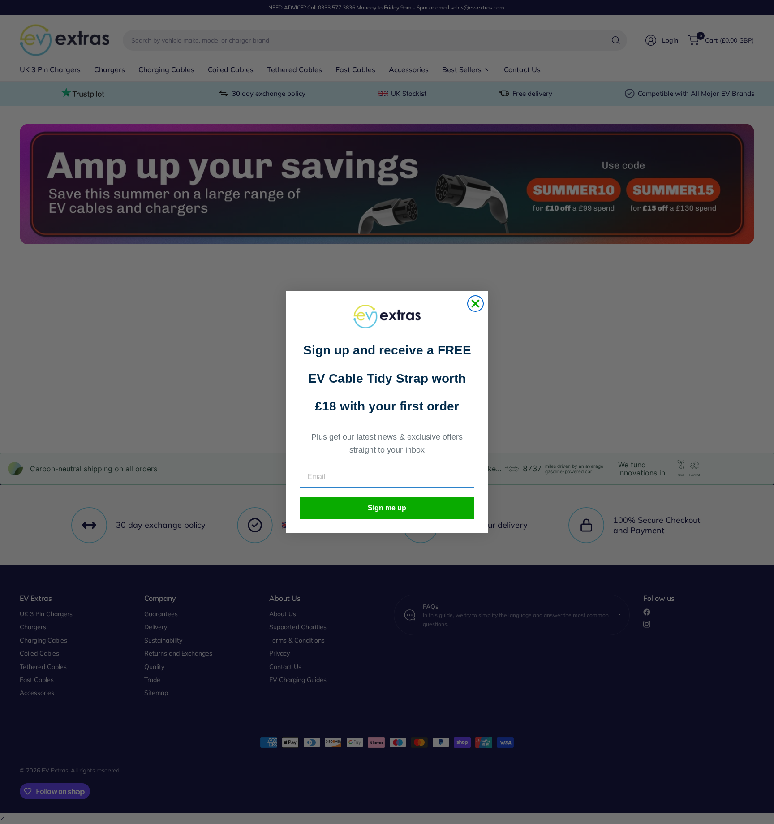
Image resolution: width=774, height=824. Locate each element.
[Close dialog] (475, 303)
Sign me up (387, 508)
